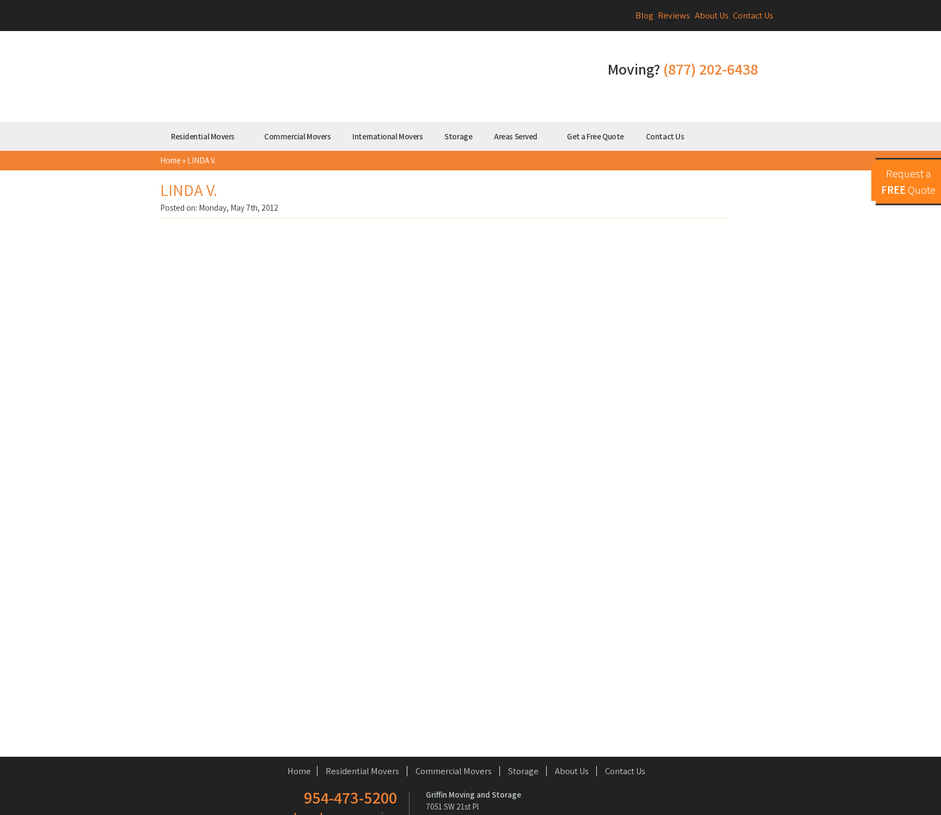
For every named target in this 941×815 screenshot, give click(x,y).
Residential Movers (203, 136)
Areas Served (516, 136)
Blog (644, 15)
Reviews (674, 15)
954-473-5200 (350, 797)
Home (170, 160)
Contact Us (753, 15)
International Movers (387, 136)
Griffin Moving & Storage (364, 78)
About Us (712, 15)
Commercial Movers (297, 136)
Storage (458, 136)
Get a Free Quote (595, 136)
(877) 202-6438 (710, 69)
